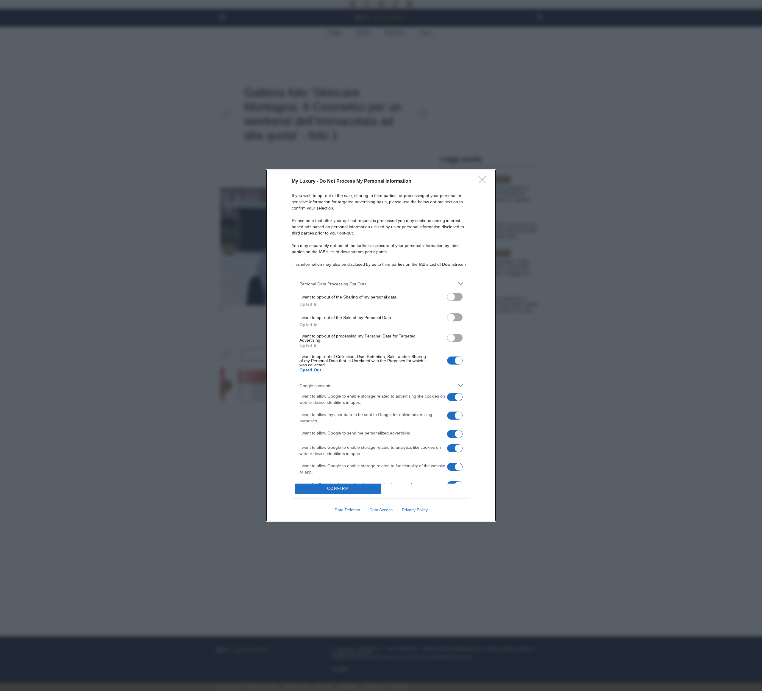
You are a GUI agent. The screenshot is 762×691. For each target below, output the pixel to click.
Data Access (381, 509)
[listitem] (381, 284)
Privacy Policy (415, 509)
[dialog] (381, 345)
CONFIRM (338, 488)
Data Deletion (347, 509)
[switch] (455, 297)
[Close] (484, 181)
